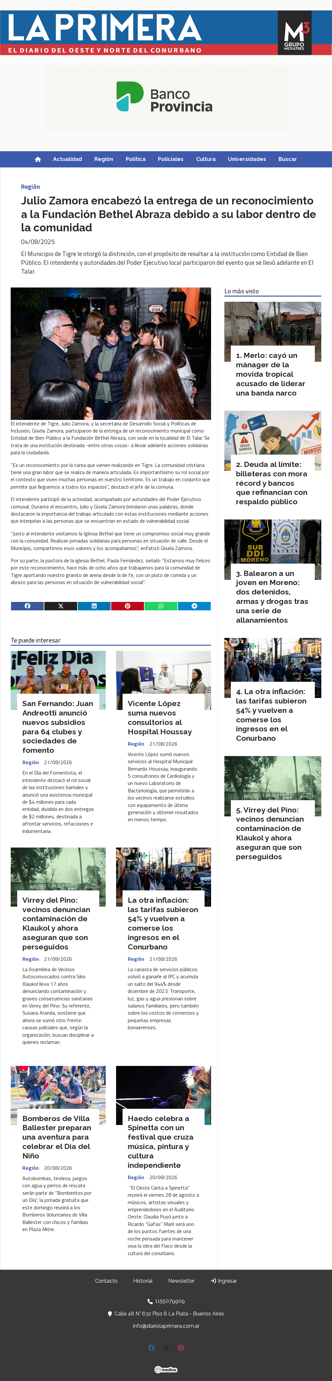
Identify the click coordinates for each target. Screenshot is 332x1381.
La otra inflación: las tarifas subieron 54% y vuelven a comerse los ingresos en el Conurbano (163, 923)
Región (103, 159)
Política (136, 159)
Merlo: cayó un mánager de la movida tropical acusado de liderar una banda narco (270, 374)
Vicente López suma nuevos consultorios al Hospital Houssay (160, 717)
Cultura (206, 159)
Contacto (106, 1281)
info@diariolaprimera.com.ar (166, 1326)
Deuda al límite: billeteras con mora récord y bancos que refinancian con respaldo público (271, 483)
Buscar (288, 159)
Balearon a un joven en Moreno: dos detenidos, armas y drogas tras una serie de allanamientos (272, 596)
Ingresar (227, 1281)
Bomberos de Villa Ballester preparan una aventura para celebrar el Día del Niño (56, 1137)
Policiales (171, 159)
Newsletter (181, 1281)
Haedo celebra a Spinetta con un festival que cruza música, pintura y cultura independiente (161, 1141)
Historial (143, 1281)
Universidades (247, 159)
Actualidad (67, 159)
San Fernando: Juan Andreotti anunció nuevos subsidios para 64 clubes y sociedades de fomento (57, 726)
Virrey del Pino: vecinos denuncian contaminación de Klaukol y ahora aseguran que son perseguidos (56, 923)
